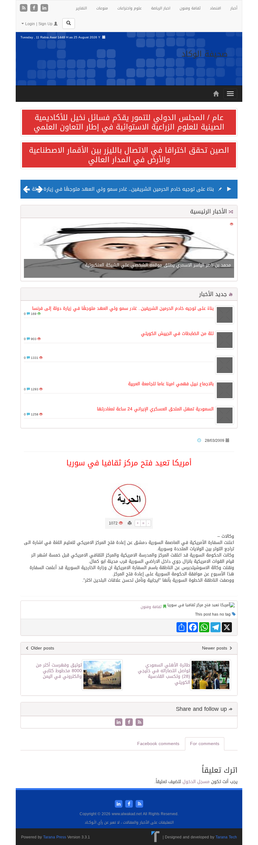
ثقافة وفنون (190, 8)
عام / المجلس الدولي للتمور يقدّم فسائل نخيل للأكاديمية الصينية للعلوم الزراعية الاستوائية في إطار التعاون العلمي (129, 122)
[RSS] (24, 8)
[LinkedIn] (44, 8)
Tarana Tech (226, 837)
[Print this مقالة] (130, 523)
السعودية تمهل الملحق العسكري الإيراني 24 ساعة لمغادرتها (155, 409)
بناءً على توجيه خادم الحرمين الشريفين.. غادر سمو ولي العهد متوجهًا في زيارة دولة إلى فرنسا (111, 189)
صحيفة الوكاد (205, 54)
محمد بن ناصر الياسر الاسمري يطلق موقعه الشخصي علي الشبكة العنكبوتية (158, 265)
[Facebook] (35, 8)
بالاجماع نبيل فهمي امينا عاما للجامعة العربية (171, 384)
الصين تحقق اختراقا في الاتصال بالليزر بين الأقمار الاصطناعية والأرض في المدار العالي (129, 155)
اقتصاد (215, 8)
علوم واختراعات (129, 8)
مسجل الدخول (196, 781)
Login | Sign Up (39, 23)
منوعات (102, 8)
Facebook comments (158, 743)
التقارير (81, 8)
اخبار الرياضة (160, 8)
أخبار (233, 8)
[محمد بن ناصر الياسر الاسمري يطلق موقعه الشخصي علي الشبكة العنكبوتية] (129, 250)
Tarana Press (54, 837)
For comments (204, 743)
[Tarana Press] (155, 837)
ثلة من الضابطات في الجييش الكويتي (177, 333)
